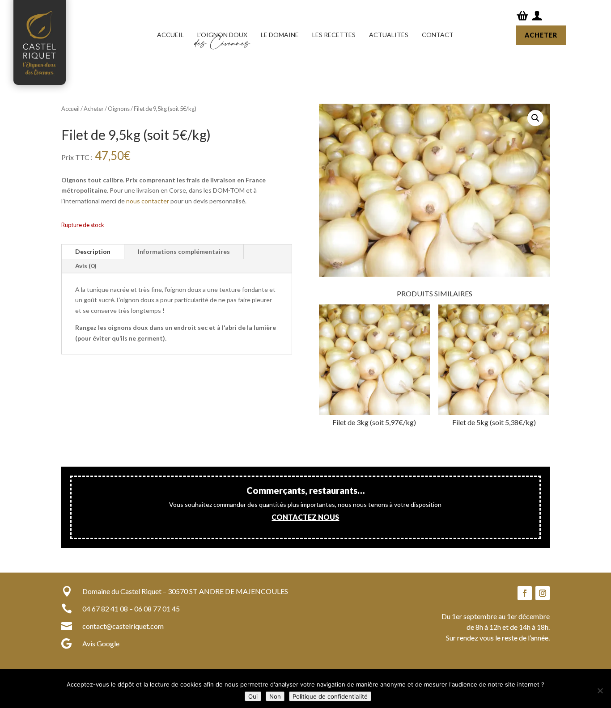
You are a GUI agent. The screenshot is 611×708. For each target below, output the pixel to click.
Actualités (388, 34)
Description (92, 251)
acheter (541, 35)
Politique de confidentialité (330, 696)
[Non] (599, 690)
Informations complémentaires (184, 251)
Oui (253, 696)
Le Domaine (280, 34)
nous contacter (147, 201)
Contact (438, 34)
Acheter (94, 108)
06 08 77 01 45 (157, 608)
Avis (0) (86, 266)
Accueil (170, 34)
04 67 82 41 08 (105, 608)
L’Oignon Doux (222, 34)
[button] (535, 118)
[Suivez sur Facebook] (525, 593)
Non (275, 696)
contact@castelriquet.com (123, 626)
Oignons (119, 108)
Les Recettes (334, 34)
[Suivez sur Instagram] (542, 593)
